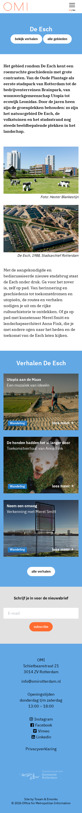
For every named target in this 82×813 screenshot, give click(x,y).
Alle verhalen (41, 571)
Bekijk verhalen (26, 39)
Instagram (43, 719)
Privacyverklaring (41, 748)
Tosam (38, 799)
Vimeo (43, 731)
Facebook (43, 725)
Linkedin (43, 736)
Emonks (52, 799)
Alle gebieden (57, 39)
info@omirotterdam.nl (41, 681)
